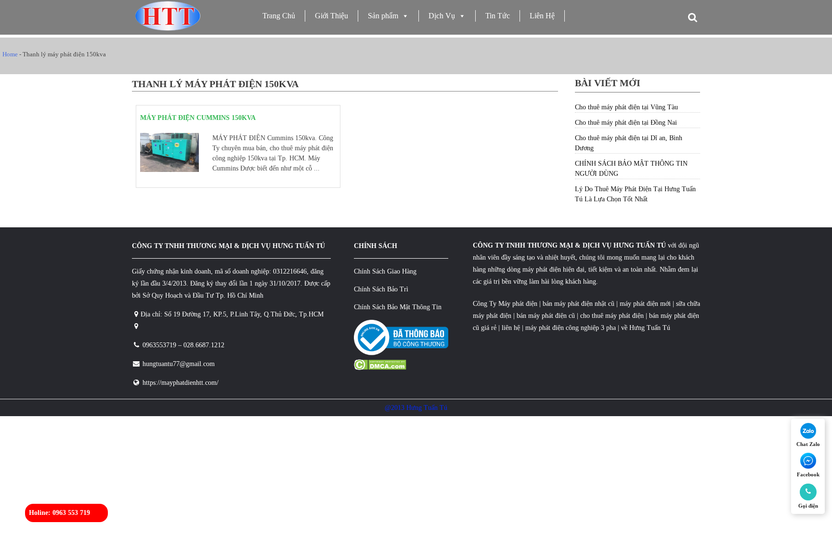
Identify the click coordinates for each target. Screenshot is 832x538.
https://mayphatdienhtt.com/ (181, 382)
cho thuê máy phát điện (613, 315)
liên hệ (511, 327)
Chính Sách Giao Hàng (385, 271)
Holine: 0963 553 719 (59, 512)
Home (10, 54)
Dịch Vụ (442, 16)
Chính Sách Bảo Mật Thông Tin (398, 307)
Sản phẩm (383, 16)
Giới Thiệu (331, 16)
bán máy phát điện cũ (546, 315)
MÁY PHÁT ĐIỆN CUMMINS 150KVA (198, 117)
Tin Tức (497, 16)
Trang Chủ (278, 16)
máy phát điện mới (644, 303)
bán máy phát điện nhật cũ (578, 303)
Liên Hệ (542, 16)
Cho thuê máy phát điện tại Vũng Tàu (626, 107)
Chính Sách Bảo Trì (381, 289)
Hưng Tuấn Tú (649, 327)
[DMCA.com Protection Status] (380, 367)
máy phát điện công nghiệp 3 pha (570, 327)
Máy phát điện (517, 303)
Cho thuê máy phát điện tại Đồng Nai (626, 122)
